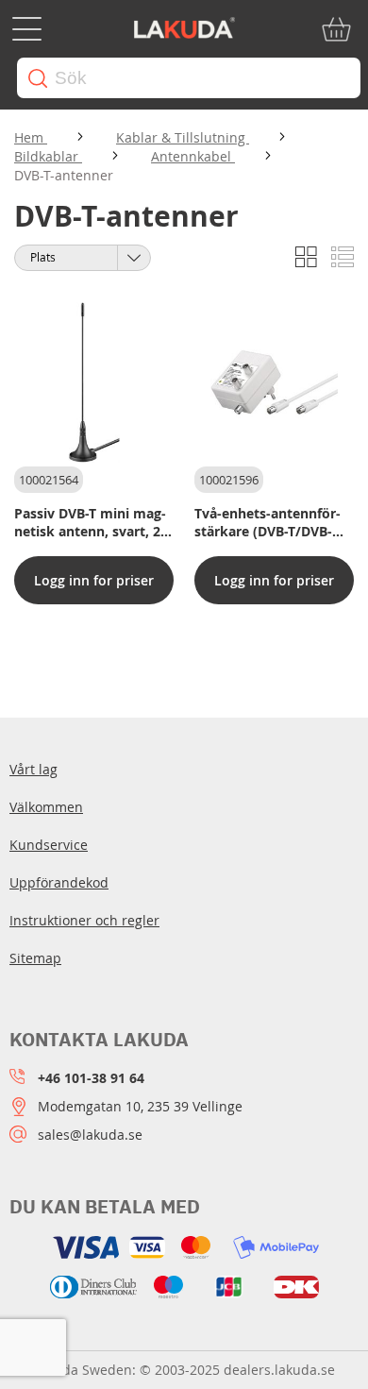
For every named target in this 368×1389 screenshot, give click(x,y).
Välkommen (46, 807)
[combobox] (188, 78)
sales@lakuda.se (90, 1134)
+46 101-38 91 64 (91, 1078)
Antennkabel (193, 156)
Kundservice (48, 845)
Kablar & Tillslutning (182, 137)
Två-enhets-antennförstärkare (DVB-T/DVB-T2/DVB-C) (267, 522)
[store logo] (184, 29)
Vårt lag (33, 769)
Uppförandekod (59, 882)
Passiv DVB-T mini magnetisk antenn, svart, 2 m (90, 522)
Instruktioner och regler (84, 920)
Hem (30, 137)
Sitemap (35, 958)
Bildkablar (48, 156)
